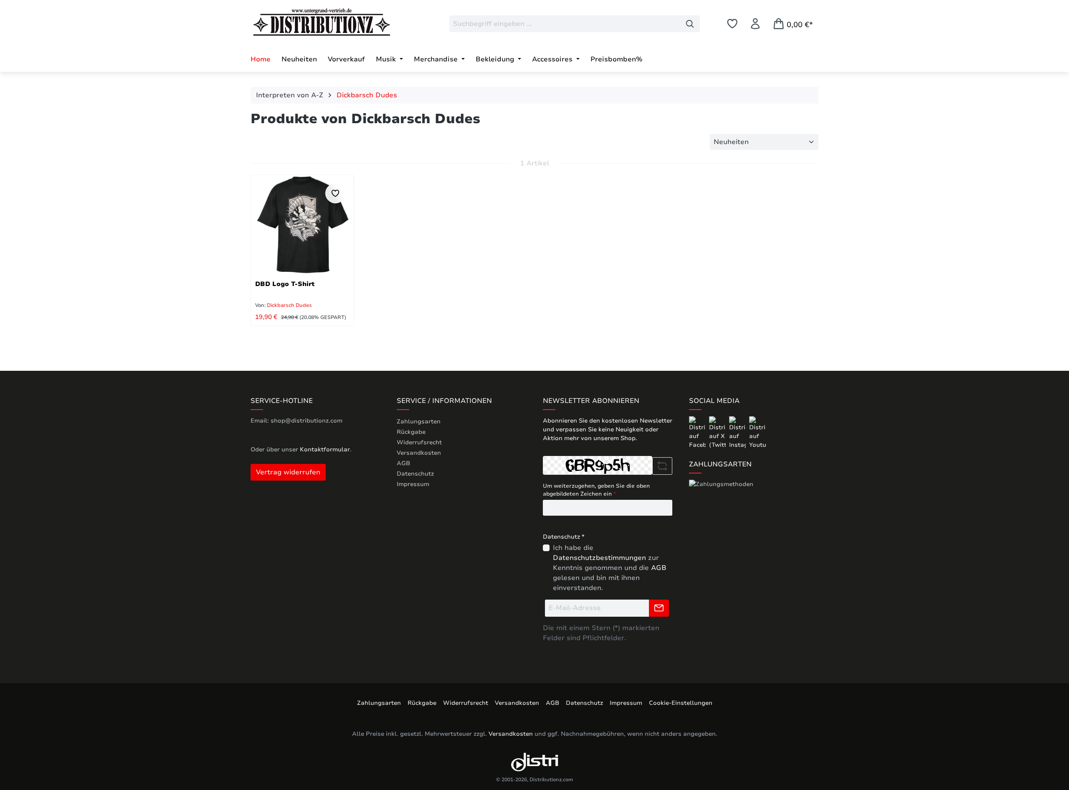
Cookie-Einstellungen (680, 703)
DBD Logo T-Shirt (284, 284)
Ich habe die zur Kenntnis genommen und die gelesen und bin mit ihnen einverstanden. (609, 567)
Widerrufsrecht (419, 442)
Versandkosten (419, 453)
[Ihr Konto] (755, 23)
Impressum (413, 484)
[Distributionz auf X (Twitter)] (718, 432)
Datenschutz (415, 474)
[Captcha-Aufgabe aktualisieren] (662, 466)
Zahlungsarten (419, 421)
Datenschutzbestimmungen (599, 557)
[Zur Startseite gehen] (313, 22)
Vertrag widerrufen (288, 472)
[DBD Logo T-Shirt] (302, 225)
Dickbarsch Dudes (289, 305)
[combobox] (564, 23)
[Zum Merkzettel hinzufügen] (335, 193)
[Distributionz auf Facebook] (698, 432)
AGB (403, 463)
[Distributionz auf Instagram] (738, 432)
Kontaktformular (325, 449)
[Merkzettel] (732, 23)
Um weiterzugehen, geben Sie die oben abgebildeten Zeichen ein (596, 490)
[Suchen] (690, 23)
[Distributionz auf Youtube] (757, 432)
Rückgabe (411, 432)
